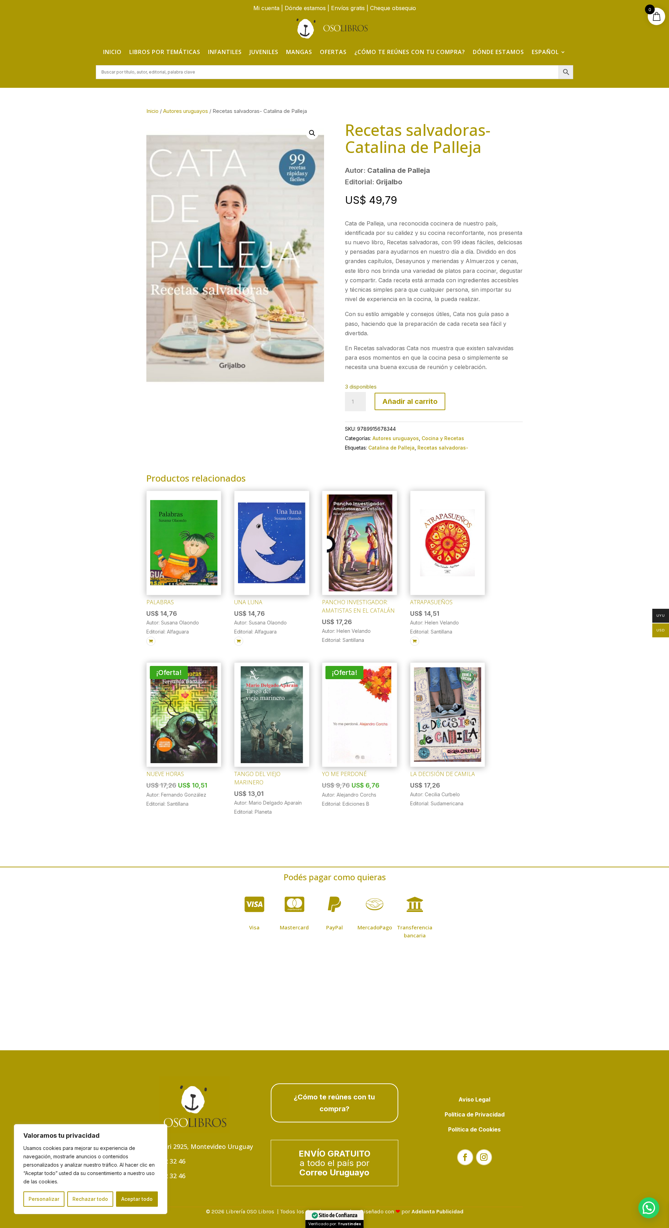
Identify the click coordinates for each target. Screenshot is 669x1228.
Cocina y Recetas (443, 438)
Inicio (112, 52)
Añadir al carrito (410, 401)
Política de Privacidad (475, 1114)
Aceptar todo (137, 1199)
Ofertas (333, 52)
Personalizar (44, 1199)
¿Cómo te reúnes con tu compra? (409, 52)
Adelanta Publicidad (437, 1211)
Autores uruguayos (185, 111)
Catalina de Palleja (391, 448)
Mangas (299, 52)
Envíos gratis (348, 8)
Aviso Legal (474, 1099)
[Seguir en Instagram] (484, 1157)
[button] (312, 133)
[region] (90, 1169)
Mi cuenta (266, 8)
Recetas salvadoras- (442, 448)
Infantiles (225, 52)
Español (545, 52)
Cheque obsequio (393, 8)
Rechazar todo (90, 1199)
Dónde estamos (305, 8)
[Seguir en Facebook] (465, 1157)
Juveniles (263, 52)
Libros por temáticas (164, 52)
